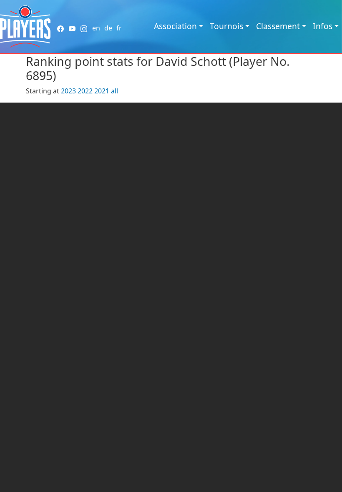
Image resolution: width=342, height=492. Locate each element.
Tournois (226, 26)
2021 (101, 90)
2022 (85, 90)
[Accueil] (25, 26)
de (108, 28)
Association (175, 26)
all (114, 90)
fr (119, 28)
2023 (68, 90)
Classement (278, 26)
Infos (322, 26)
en (96, 28)
